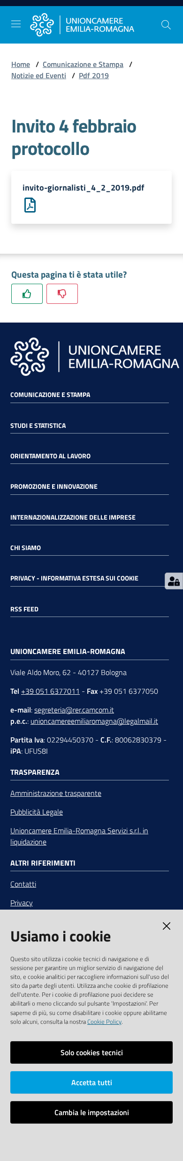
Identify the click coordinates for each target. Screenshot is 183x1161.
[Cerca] (166, 24)
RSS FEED (24, 609)
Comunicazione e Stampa (83, 64)
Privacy (21, 902)
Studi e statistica (38, 425)
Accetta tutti (91, 1082)
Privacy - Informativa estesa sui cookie (74, 578)
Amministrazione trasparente (55, 793)
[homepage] (95, 25)
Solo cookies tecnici (92, 1052)
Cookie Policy (104, 1021)
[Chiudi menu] (149, 18)
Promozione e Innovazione (54, 486)
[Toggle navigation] (16, 23)
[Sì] (27, 294)
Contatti (23, 883)
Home (20, 64)
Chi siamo (25, 547)
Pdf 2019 (94, 75)
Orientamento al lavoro (50, 456)
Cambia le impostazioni (91, 1112)
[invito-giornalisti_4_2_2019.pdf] (30, 204)
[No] (62, 294)
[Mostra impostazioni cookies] (174, 581)
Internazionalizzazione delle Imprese (73, 517)
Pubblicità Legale (36, 811)
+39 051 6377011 (50, 691)
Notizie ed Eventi (38, 75)
